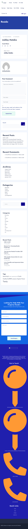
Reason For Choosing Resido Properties (12, 139)
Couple (12, 276)
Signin (24, 13)
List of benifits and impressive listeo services (14, 263)
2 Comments (16, 36)
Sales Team (9, 8)
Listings (22, 8)
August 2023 (8, 169)
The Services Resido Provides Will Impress (13, 142)
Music (6, 192)
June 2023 (7, 170)
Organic (19, 279)
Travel (6, 193)
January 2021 (8, 177)
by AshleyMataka (7, 36)
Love (9, 278)
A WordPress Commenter (11, 154)
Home (10, 2)
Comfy (10, 276)
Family (15, 276)
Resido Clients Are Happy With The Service (13, 144)
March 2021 (8, 174)
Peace (23, 279)
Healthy (5, 279)
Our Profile (16, 8)
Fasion (6, 189)
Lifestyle (7, 190)
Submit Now (9, 113)
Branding (7, 187)
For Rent (15, 2)
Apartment (6, 276)
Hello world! (5, 137)
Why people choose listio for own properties (13, 141)
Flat (17, 276)
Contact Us (4, 13)
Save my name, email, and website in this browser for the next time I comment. (12, 108)
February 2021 (8, 175)
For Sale (21, 2)
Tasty (5, 281)
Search (4, 122)
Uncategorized (8, 195)
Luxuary (14, 279)
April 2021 (7, 172)
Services (3, 8)
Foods (19, 276)
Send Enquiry (14, 338)
